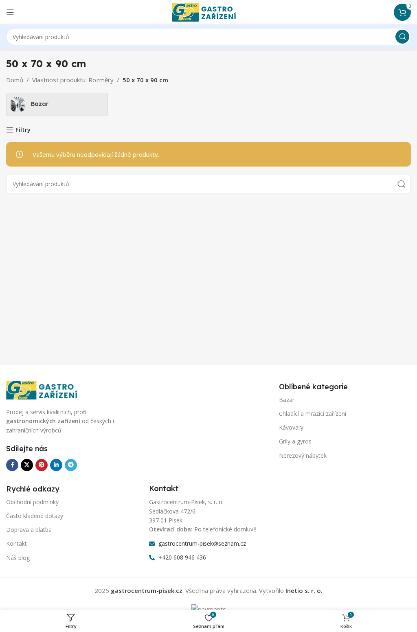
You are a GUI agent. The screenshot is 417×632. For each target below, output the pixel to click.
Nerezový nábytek (303, 455)
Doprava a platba (29, 529)
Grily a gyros (295, 441)
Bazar (286, 400)
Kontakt (16, 543)
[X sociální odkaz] (27, 465)
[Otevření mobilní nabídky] (10, 12)
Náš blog (18, 558)
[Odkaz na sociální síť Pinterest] (41, 465)
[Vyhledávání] (402, 37)
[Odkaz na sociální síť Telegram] (71, 465)
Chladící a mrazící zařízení (312, 413)
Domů (14, 80)
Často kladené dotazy (34, 516)
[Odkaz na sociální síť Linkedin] (56, 465)
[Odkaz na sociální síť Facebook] (12, 465)
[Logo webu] (208, 11)
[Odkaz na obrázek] (47, 390)
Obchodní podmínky (32, 502)
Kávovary (291, 427)
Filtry (23, 130)
